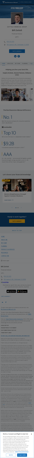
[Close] (31, 434)
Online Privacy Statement (21, 451)
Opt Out (11, 455)
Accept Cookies (22, 455)
